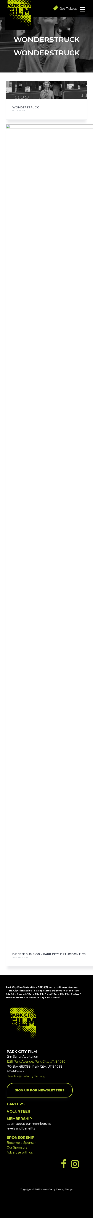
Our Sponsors (17, 1147)
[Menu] (82, 9)
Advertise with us (20, 1152)
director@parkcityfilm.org (26, 1076)
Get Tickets (68, 9)
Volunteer (18, 1111)
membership (19, 1119)
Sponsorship (20, 1137)
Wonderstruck (25, 107)
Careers (15, 1104)
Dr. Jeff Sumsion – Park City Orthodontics (49, 954)
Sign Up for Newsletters (39, 1090)
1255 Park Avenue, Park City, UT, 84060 (36, 1062)
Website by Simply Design (57, 1189)
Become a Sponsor (21, 1143)
